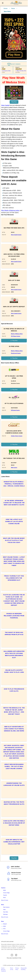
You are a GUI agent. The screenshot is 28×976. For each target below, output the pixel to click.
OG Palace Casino (15, 336)
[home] (16, 4)
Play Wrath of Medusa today (10, 210)
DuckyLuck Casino (16, 353)
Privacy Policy (17, 968)
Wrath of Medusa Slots (17, 333)
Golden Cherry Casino (16, 435)
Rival (4, 897)
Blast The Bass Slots (18, 70)
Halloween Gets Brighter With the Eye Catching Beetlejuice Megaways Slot (14, 654)
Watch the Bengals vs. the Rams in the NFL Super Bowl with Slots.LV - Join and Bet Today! (14, 711)
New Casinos (6, 907)
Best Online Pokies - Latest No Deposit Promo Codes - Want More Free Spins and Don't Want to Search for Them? (14, 561)
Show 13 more (4, 900)
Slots (4, 909)
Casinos (3, 887)
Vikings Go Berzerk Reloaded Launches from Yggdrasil (14, 616)
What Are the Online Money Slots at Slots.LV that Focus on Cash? (14, 540)
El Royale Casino (15, 410)
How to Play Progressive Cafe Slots (14, 690)
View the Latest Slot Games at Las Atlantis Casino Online (14, 521)
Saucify (5, 895)
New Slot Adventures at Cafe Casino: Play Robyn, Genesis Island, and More (14, 729)
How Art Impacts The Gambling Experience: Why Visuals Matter (14, 842)
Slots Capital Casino (16, 234)
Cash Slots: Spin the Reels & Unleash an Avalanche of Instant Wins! (14, 823)
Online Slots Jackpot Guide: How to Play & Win (14, 671)
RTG (4, 928)
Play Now (14, 102)
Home (5, 8)
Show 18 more (4, 933)
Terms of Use (11, 968)
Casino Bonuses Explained (3, 969)
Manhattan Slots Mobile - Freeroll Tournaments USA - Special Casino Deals (14, 484)
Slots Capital (5, 105)
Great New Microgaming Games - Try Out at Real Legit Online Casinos (14, 766)
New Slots (5, 912)
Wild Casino (14, 467)
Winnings (5, 914)
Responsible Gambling (24, 968)
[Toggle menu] (2, 2)
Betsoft (5, 923)
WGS (4, 890)
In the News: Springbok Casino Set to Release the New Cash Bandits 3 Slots (13, 502)
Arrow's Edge (6, 892)
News (13, 8)
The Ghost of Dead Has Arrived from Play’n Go (14, 633)
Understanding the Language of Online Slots (14, 784)
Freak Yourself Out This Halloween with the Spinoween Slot (14, 578)
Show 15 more (4, 917)
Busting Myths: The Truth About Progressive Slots (14, 803)
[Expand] (2, 924)
